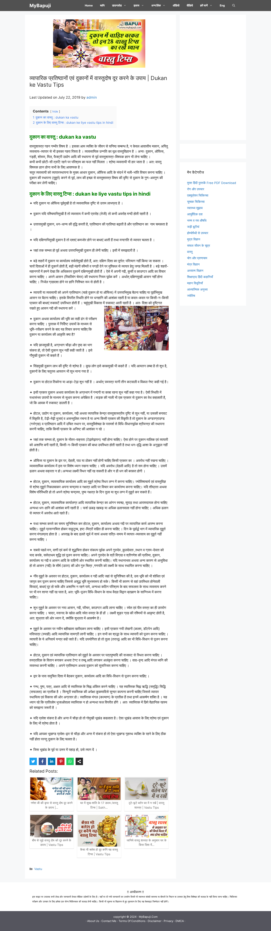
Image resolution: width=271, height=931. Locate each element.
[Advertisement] (213, 77)
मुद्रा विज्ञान (193, 239)
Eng (222, 5)
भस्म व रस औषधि (196, 220)
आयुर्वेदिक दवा (195, 214)
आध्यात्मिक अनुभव (197, 289)
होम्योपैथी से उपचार (197, 233)
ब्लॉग (102, 5)
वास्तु (190, 252)
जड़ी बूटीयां (193, 227)
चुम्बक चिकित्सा (196, 202)
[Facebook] (42, 761)
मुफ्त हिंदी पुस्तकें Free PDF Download (211, 183)
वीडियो (190, 5)
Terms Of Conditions (132, 921)
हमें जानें (204, 5)
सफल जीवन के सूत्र (198, 245)
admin (91, 97)
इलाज (136, 5)
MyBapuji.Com (148, 916)
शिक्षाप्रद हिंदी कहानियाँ (200, 277)
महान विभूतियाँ (195, 283)
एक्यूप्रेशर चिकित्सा (197, 195)
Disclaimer (154, 921)
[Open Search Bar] (234, 5)
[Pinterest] (61, 761)
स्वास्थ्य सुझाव (195, 208)
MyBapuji (40, 5)
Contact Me (108, 921)
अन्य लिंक (156, 5)
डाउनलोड (117, 5)
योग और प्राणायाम (197, 258)
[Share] (79, 761)
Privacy (168, 921)
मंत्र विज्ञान (193, 264)
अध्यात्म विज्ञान (195, 270)
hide (55, 111)
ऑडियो (176, 5)
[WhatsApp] (70, 761)
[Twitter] (33, 761)
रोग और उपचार (195, 189)
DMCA (180, 921)
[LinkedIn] (51, 761)
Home (89, 5)
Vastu (38, 869)
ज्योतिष (191, 296)
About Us (93, 921)
